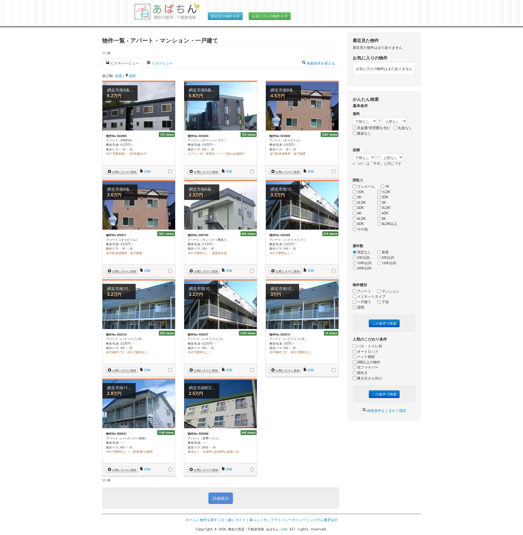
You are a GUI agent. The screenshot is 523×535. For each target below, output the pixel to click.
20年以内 (364, 268)
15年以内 (389, 262)
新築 (385, 252)
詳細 (147, 171)
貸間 (360, 307)
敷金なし (364, 133)
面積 (118, 75)
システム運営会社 (323, 519)
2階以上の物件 (368, 362)
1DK (360, 191)
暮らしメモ (258, 519)
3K (384, 202)
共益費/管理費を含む (373, 127)
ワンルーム (366, 186)
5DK (360, 223)
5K (384, 218)
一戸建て (364, 301)
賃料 (132, 75)
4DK (385, 213)
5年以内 (388, 257)
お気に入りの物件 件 (270, 16)
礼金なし (405, 127)
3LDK (386, 207)
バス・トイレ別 (369, 346)
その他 (362, 229)
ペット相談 (366, 356)
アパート (364, 291)
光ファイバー (367, 367)
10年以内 (364, 262)
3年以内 (363, 257)
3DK (360, 207)
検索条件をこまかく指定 (386, 410)
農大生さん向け (369, 378)
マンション (390, 291)
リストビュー (161, 63)
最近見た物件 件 (225, 16)
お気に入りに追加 (123, 171)
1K (387, 186)
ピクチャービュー (124, 63)
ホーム (191, 519)
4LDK (361, 218)
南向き (362, 372)
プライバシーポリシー (288, 519)
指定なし (364, 252)
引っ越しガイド (233, 519)
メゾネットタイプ (371, 296)
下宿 (385, 301)
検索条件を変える (320, 63)
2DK (385, 196)
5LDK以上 (389, 223)
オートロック (367, 351)
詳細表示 (220, 498)
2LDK (361, 202)
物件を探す (208, 519)
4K (359, 213)
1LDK (386, 191)
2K (359, 196)
